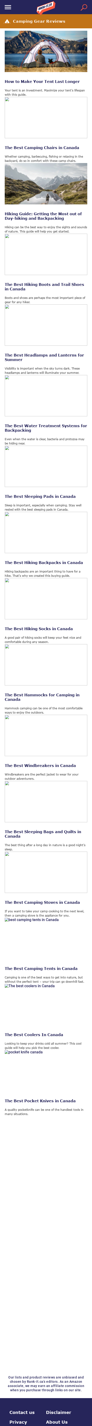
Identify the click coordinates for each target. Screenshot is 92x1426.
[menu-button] (8, 7)
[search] (84, 7)
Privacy (18, 1422)
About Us (57, 1422)
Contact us (22, 1412)
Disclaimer (58, 1412)
